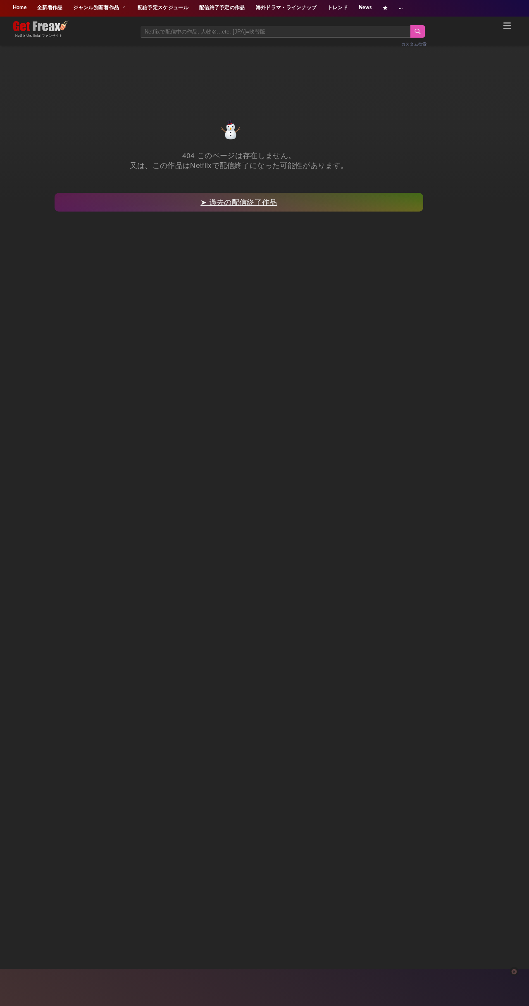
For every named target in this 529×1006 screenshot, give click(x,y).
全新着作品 (50, 7)
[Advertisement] (264, 73)
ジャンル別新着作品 (96, 7)
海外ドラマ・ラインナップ (286, 7)
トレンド (338, 7)
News (365, 7)
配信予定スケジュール (163, 7)
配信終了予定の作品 (222, 7)
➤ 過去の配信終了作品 (238, 202)
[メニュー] (507, 26)
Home (19, 7)
